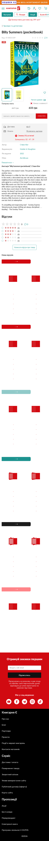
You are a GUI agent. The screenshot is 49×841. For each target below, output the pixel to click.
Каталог (7, 14)
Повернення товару (10, 768)
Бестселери (7, 812)
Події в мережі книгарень (13, 743)
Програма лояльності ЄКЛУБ (15, 830)
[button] (7, 95)
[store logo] (15, 8)
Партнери (6, 731)
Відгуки (7, 216)
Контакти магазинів (11, 749)
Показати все (7, 162)
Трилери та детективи (12, 26)
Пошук (22, 14)
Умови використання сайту (14, 780)
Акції (4, 806)
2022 (22, 154)
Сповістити (41, 116)
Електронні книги (10, 824)
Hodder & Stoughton (27, 149)
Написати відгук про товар (24, 247)
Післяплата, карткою (34, 131)
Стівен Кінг (24, 145)
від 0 (28, 127)
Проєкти (6, 737)
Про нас (5, 719)
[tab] (24, 216)
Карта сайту (7, 792)
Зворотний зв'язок (10, 774)
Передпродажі (8, 818)
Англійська (24, 158)
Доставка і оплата (10, 762)
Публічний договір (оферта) (14, 786)
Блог (4, 725)
